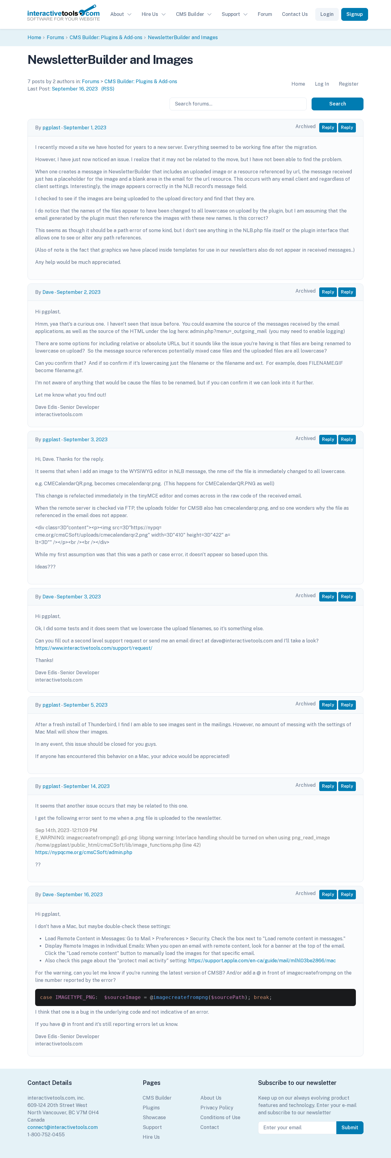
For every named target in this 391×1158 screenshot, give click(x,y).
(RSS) (107, 89)
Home (34, 37)
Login (327, 14)
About (117, 14)
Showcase (154, 1117)
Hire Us (150, 14)
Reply (328, 127)
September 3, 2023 (85, 439)
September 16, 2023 (75, 89)
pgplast (51, 128)
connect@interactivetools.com (62, 1127)
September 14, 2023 (86, 786)
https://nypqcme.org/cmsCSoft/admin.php (83, 852)
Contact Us (295, 14)
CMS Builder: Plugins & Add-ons (106, 37)
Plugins (151, 1108)
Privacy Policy (216, 1108)
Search (337, 104)
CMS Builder (190, 14)
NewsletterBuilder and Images (183, 37)
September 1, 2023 (84, 128)
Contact (209, 1127)
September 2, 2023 (78, 292)
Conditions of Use (220, 1117)
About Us (210, 1098)
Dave (48, 292)
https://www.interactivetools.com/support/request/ (93, 648)
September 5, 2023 (85, 705)
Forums (55, 37)
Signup (354, 14)
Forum (265, 14)
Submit (350, 1127)
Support (231, 14)
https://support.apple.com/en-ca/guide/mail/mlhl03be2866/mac (262, 961)
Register (349, 84)
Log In (322, 84)
